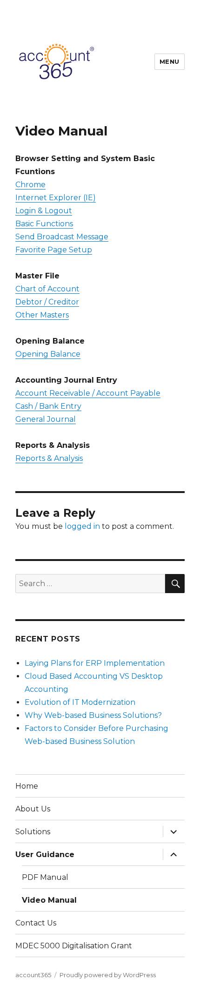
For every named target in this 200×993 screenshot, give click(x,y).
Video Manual (49, 900)
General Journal (45, 419)
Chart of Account (47, 288)
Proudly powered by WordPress (108, 975)
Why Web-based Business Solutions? (93, 715)
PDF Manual (45, 877)
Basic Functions (44, 223)
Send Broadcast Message (61, 236)
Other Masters (42, 315)
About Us (32, 808)
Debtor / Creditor (47, 301)
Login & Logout (43, 210)
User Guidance (44, 854)
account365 (33, 975)
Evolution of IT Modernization (80, 702)
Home (26, 786)
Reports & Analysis (49, 458)
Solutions (32, 831)
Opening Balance (47, 354)
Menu (170, 61)
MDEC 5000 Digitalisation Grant (73, 945)
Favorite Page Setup (53, 249)
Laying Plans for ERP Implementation (95, 663)
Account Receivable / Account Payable (87, 393)
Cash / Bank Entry (48, 406)
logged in (82, 526)
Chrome (30, 184)
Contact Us (35, 923)
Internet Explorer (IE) (55, 197)
